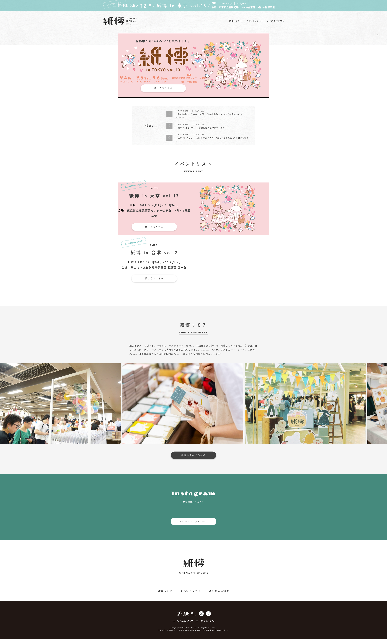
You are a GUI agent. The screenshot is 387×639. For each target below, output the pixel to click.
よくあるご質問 (219, 591)
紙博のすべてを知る (193, 455)
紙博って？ (165, 591)
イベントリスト (190, 591)
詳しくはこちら (163, 88)
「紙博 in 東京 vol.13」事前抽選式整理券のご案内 (200, 127)
